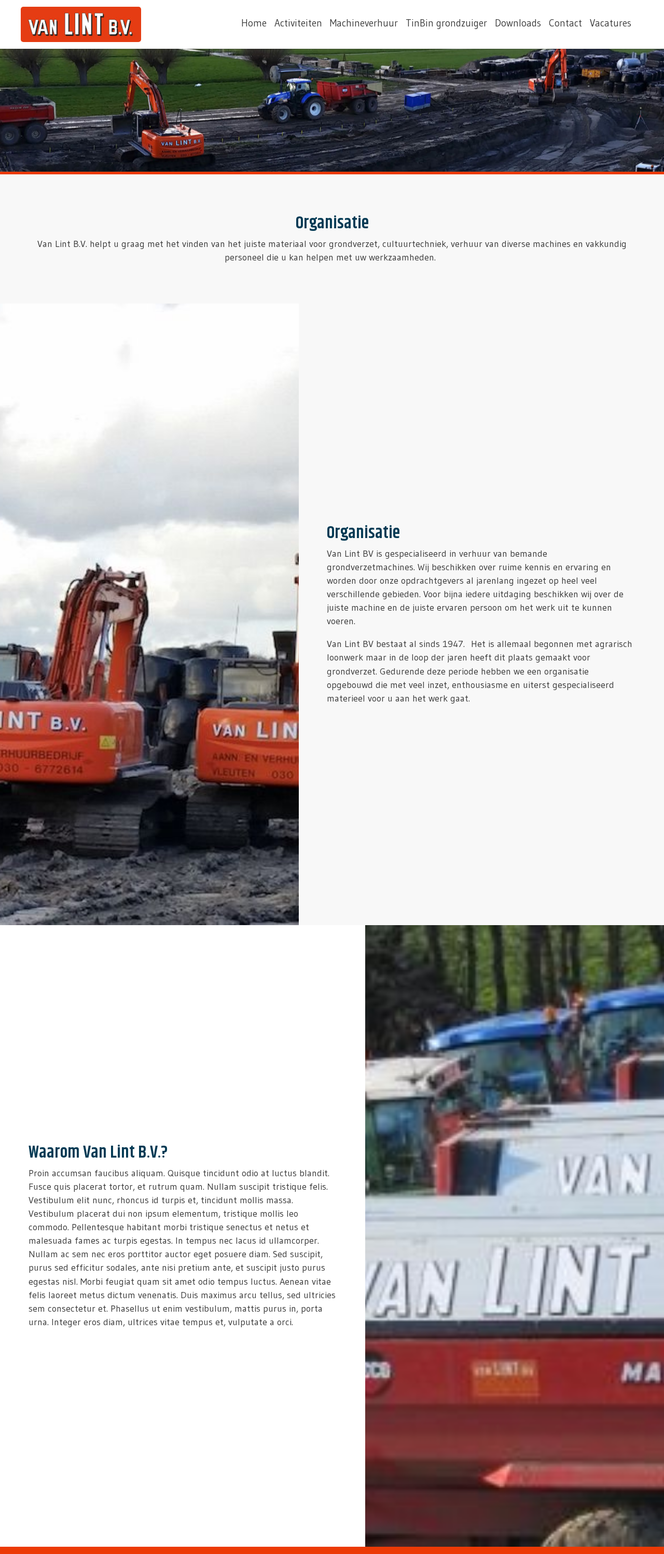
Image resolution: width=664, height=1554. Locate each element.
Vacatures (610, 23)
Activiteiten (298, 23)
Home (254, 23)
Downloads (518, 23)
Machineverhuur (364, 23)
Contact (565, 23)
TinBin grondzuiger (446, 23)
